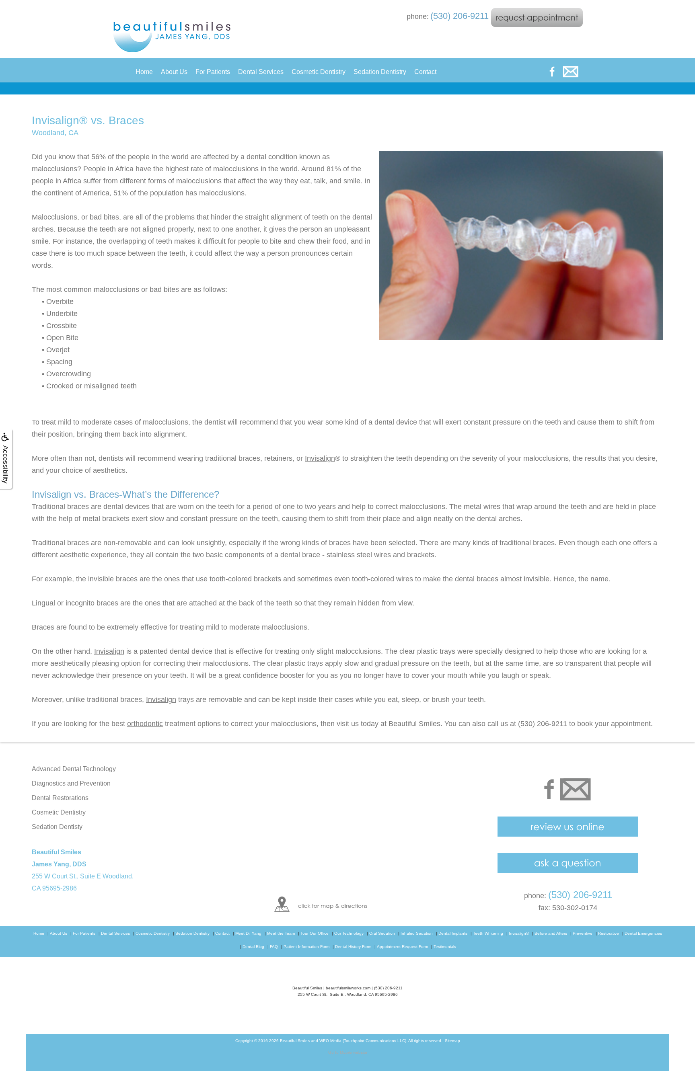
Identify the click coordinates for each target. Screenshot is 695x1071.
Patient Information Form (306, 946)
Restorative (608, 933)
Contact (425, 71)
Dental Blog (253, 946)
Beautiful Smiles (295, 1040)
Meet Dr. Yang (248, 933)
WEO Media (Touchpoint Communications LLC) (362, 1040)
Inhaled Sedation (417, 933)
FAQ (274, 946)
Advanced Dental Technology (74, 768)
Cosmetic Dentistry (318, 71)
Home (144, 71)
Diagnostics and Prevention (71, 783)
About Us (174, 71)
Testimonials (445, 946)
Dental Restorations (60, 797)
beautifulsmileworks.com (348, 988)
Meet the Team (281, 933)
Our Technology (349, 933)
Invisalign (320, 458)
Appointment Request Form (402, 946)
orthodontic (145, 724)
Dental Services (261, 71)
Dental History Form (353, 946)
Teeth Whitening (488, 933)
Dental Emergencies (643, 933)
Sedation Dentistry (380, 71)
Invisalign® (519, 933)
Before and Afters (551, 933)
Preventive (582, 933)
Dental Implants (452, 933)
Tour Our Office (314, 933)
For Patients (212, 71)
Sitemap (452, 1040)
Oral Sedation (382, 933)
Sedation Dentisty (57, 826)
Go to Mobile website (347, 1052)
